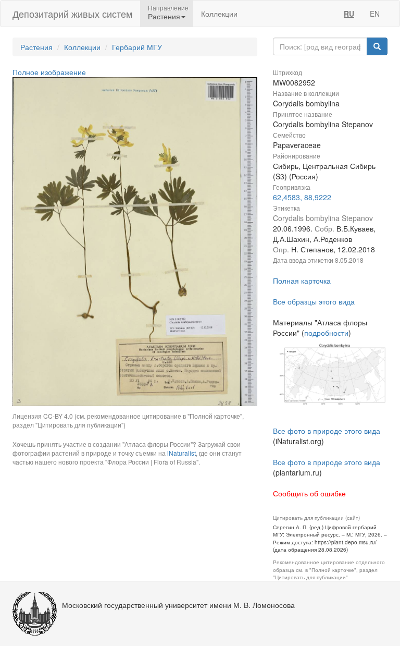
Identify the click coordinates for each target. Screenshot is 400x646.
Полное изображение (49, 72)
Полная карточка (302, 280)
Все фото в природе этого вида (326, 430)
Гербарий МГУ (137, 47)
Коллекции (219, 13)
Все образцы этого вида (314, 301)
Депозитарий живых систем (72, 13)
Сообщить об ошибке (309, 493)
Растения (36, 47)
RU (349, 13)
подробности (326, 332)
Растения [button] (164, 16)
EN (375, 13)
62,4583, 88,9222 (302, 197)
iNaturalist (181, 452)
